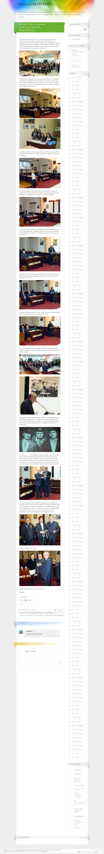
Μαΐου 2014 (75, 666)
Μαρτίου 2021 (76, 337)
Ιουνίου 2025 (75, 133)
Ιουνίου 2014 (75, 662)
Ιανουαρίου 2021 (77, 345)
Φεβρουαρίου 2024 (77, 197)
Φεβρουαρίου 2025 (77, 149)
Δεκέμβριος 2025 (77, 110)
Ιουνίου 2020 (75, 373)
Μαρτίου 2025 (76, 145)
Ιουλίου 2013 (75, 706)
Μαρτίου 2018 (76, 481)
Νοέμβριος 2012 (76, 738)
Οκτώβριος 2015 (76, 598)
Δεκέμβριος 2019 (77, 398)
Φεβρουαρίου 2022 (77, 293)
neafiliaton (29, 631)
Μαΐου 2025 (75, 137)
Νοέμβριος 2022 (76, 258)
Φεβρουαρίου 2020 (77, 389)
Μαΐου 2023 (75, 233)
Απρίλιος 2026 (76, 93)
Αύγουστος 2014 (76, 654)
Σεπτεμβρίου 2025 (77, 121)
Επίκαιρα (77, 789)
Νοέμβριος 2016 (76, 546)
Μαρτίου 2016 (76, 577)
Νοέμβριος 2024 (76, 162)
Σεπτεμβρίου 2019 (77, 410)
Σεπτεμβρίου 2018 (77, 458)
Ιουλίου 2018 (75, 466)
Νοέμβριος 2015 (76, 594)
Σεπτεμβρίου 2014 (77, 650)
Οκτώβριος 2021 (76, 310)
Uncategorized (32, 610)
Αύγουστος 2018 (76, 462)
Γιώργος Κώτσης (79, 785)
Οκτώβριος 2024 (76, 166)
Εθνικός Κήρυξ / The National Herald (79, 810)
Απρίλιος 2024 (76, 189)
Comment (60, 610)
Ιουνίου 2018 (75, 470)
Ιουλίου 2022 (75, 273)
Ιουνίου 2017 (75, 518)
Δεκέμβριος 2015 (77, 589)
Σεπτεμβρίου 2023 (77, 217)
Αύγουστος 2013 (76, 702)
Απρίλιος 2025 (76, 141)
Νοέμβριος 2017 (76, 498)
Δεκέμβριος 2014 (77, 637)
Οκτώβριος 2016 (76, 550)
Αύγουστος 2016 (76, 558)
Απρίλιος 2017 (76, 525)
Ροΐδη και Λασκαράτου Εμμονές (78, 822)
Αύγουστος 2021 (76, 318)
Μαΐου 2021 (75, 329)
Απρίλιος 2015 (76, 622)
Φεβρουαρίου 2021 (77, 341)
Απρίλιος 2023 (76, 237)
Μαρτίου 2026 (76, 97)
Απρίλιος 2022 (76, 285)
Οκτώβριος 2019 (76, 406)
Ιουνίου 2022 (75, 277)
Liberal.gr (76, 828)
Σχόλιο (59, 662)
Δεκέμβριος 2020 (77, 350)
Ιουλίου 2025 (75, 129)
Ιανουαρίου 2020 (77, 393)
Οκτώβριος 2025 (76, 117)
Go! (84, 29)
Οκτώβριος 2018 (76, 454)
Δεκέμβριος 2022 (77, 254)
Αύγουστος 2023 (76, 221)
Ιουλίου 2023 (75, 225)
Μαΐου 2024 (75, 185)
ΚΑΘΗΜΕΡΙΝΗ (78, 816)
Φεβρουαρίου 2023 (77, 245)
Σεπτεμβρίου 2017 (77, 506)
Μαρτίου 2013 (76, 722)
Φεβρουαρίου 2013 (77, 726)
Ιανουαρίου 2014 (77, 681)
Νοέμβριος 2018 (76, 450)
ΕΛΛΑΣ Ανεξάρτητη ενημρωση (78, 795)
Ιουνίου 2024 (75, 181)
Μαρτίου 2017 (76, 529)
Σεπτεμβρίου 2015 (77, 602)
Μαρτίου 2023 (76, 241)
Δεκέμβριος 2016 (77, 541)
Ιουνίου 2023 (75, 229)
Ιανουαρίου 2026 (77, 106)
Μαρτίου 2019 (76, 433)
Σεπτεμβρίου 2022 (77, 266)
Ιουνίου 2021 (75, 325)
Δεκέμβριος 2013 (77, 685)
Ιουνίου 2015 (75, 614)
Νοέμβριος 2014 (76, 642)
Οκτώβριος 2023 (76, 214)
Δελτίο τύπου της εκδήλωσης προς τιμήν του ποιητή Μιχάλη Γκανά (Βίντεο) (40, 615)
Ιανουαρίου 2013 (77, 729)
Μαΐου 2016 (75, 570)
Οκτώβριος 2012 (76, 742)
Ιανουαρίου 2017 (77, 537)
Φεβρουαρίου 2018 (77, 485)
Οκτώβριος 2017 (76, 502)
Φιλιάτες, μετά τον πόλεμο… (76, 60)
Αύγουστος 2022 (76, 269)
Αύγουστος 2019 (76, 414)
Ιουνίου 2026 (75, 85)
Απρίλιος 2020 (76, 381)
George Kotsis (78, 770)
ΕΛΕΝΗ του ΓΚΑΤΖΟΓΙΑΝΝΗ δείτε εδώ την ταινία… (77, 52)
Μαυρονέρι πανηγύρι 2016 (76, 66)
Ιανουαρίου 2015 (77, 633)
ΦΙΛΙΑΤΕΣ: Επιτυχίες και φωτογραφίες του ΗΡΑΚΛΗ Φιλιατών (37, 613)
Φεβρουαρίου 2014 (77, 678)
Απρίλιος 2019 (76, 429)
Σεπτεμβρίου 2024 (77, 169)
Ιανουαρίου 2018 (77, 489)
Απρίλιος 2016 (76, 574)
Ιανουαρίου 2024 (77, 202)
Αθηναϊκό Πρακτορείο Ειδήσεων (77, 779)
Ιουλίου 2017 (75, 514)
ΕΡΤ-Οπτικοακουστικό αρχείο (79, 802)
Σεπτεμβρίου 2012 (77, 746)
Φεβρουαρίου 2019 (77, 437)
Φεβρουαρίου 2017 (77, 533)
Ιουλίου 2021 (75, 321)
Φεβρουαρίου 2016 (77, 581)
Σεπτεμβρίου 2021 (77, 314)
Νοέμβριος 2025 (76, 114)
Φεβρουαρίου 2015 (77, 629)
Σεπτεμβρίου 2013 (77, 698)
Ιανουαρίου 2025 (77, 154)
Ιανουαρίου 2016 (77, 585)
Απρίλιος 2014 (76, 670)
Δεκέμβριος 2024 (77, 158)
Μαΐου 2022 (75, 281)
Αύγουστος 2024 (76, 173)
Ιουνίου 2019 (75, 422)
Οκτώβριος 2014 (76, 646)
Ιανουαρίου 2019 (77, 441)
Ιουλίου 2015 (75, 610)
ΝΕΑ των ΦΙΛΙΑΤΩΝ (34, 4)
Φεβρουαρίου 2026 (77, 101)
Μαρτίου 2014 (76, 674)
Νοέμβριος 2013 (76, 690)
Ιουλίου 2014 (75, 658)
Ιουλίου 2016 (75, 562)
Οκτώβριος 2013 (76, 694)
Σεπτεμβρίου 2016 (77, 554)
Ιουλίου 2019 (75, 418)
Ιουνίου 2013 (75, 710)
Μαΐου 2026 (75, 89)
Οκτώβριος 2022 (76, 262)
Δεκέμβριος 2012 (77, 733)
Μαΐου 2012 (75, 758)
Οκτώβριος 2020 (76, 358)
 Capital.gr (77, 774)
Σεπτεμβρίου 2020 (77, 362)
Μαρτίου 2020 (76, 385)
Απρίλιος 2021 (76, 333)
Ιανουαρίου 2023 (77, 250)
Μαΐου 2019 (75, 425)
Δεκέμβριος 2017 (77, 494)
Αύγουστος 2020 (76, 366)
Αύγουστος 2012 (76, 750)
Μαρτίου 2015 (76, 626)
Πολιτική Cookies (43, 851)
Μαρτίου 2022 (76, 289)
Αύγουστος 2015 (76, 606)
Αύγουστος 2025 (76, 125)
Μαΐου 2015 (75, 618)
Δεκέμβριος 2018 (77, 446)
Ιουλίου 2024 (75, 177)
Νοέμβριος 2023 (76, 210)
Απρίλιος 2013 (76, 718)
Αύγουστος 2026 (76, 77)
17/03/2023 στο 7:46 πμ (53, 631)
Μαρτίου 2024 (76, 193)
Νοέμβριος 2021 (76, 306)
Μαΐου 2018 (75, 473)
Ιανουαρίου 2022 (77, 297)
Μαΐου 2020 (75, 377)
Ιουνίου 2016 (75, 566)
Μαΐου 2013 (75, 714)
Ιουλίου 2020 (75, 370)
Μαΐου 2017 (75, 522)
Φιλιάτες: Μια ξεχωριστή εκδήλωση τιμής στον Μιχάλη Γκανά (32, 27)
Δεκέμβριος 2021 (77, 302)
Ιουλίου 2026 (75, 81)
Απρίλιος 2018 (76, 477)
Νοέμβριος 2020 (76, 354)
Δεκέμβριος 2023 (77, 206)
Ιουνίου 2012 (75, 754)
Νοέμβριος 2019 (76, 402)
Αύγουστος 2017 (76, 510)
